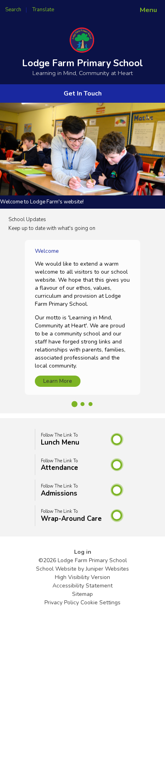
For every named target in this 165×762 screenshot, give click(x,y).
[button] (75, 404)
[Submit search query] (98, 7)
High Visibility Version (82, 577)
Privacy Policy (61, 602)
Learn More (57, 381)
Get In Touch (83, 93)
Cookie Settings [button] (100, 602)
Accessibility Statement (82, 585)
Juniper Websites (107, 569)
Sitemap (82, 594)
